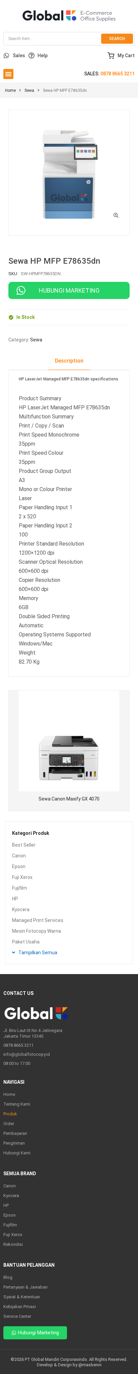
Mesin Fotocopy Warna (36, 931)
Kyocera (20, 909)
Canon (19, 855)
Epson (18, 866)
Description (69, 361)
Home (10, 90)
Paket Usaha (26, 941)
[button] (8, 74)
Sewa (29, 90)
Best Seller (24, 845)
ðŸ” (116, 215)
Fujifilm (19, 888)
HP (15, 898)
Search (117, 38)
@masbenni (89, 1364)
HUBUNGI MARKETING (69, 290)
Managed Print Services (37, 920)
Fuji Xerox (22, 877)
